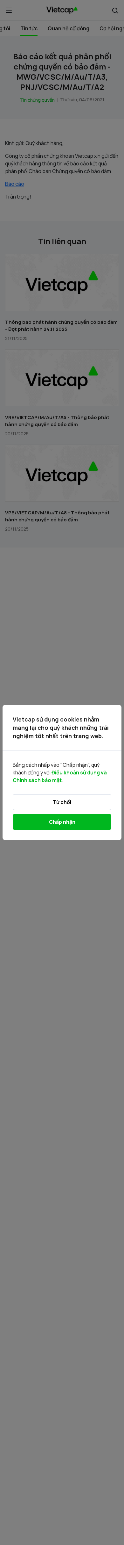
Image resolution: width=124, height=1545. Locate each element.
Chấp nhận (62, 821)
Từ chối (62, 802)
